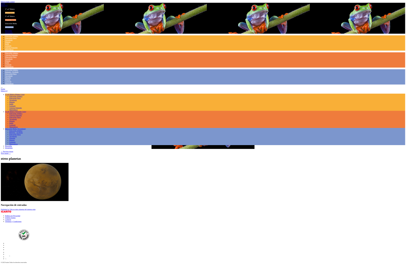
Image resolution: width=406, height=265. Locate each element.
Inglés (7, 44)
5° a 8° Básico (15, 112)
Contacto (8, 220)
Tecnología (8, 40)
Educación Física (10, 38)
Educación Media (15, 129)
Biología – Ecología (11, 72)
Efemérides (9, 33)
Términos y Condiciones (13, 221)
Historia (7, 42)
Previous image (7, 151)
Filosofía (8, 78)
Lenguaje (8, 46)
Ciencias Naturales (11, 48)
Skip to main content (8, 2)
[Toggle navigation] (2, 87)
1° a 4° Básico (15, 94)
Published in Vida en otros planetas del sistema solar (18, 209)
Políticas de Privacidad (12, 216)
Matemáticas (9, 50)
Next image (6, 153)
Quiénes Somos (10, 218)
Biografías (8, 31)
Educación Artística (11, 36)
